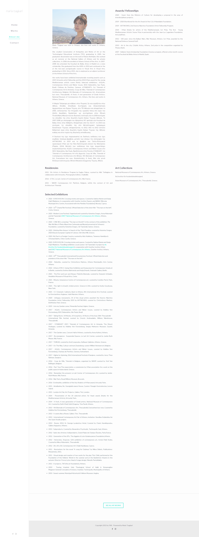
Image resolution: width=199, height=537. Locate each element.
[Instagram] (16, 534)
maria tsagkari (14, 11)
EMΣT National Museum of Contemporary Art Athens (80, 216)
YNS (110, 525)
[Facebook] (13, 534)
